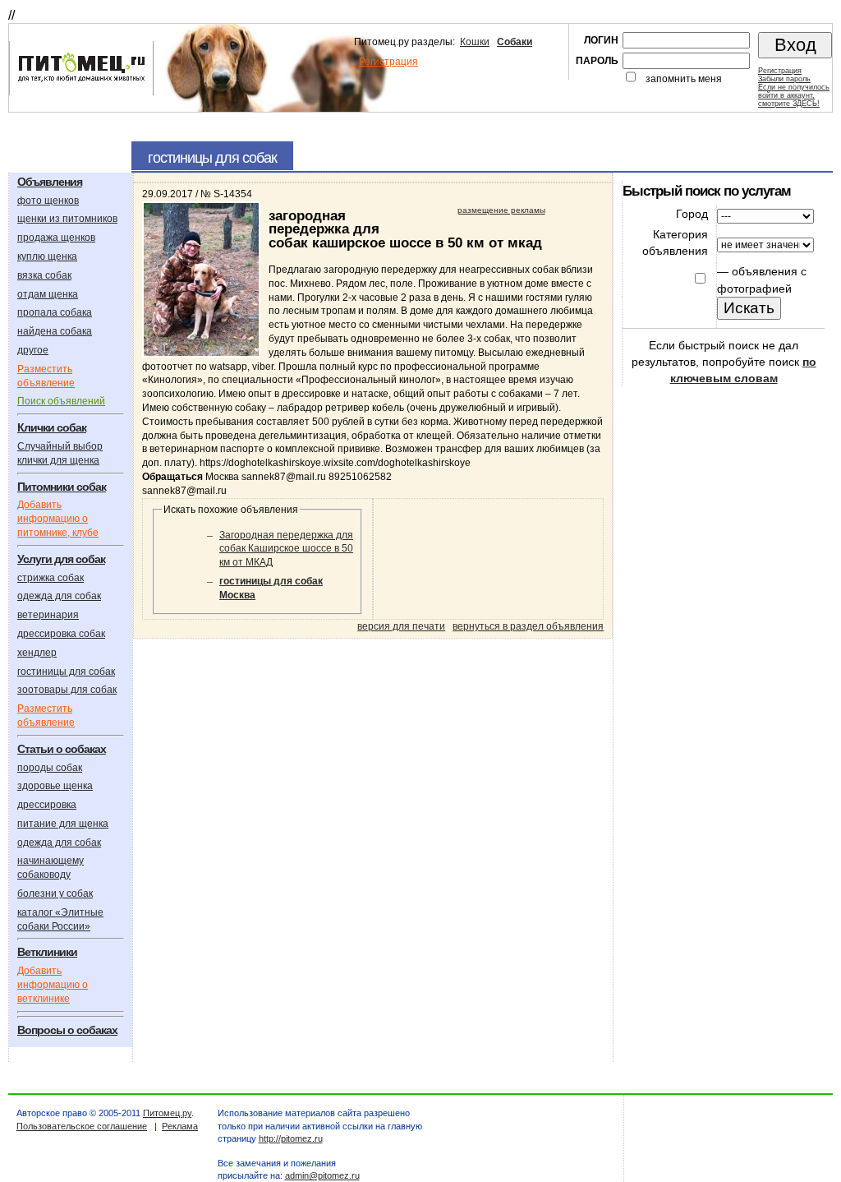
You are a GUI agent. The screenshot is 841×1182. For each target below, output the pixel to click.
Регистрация (388, 61)
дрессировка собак (61, 633)
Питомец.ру (167, 1113)
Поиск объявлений (61, 401)
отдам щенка (47, 294)
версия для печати (401, 626)
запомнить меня (684, 79)
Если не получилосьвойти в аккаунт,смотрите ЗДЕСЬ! (794, 95)
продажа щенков (56, 237)
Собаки (514, 42)
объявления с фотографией (762, 279)
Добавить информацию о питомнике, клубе (58, 518)
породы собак (49, 767)
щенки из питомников (67, 218)
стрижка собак (50, 578)
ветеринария (48, 615)
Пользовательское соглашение (81, 1126)
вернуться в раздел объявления (528, 626)
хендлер (37, 652)
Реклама (180, 1126)
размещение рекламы (501, 210)
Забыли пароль (784, 79)
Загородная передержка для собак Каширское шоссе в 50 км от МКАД (286, 549)
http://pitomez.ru (291, 1138)
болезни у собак (55, 893)
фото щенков (48, 200)
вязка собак (44, 275)
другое (32, 350)
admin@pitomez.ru (322, 1175)
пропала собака (54, 312)
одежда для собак (59, 596)
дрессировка (46, 804)
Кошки (474, 42)
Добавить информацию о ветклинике (52, 984)
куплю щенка (47, 256)
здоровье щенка (55, 786)
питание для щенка (62, 823)
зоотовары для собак (67, 689)
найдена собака (54, 331)
